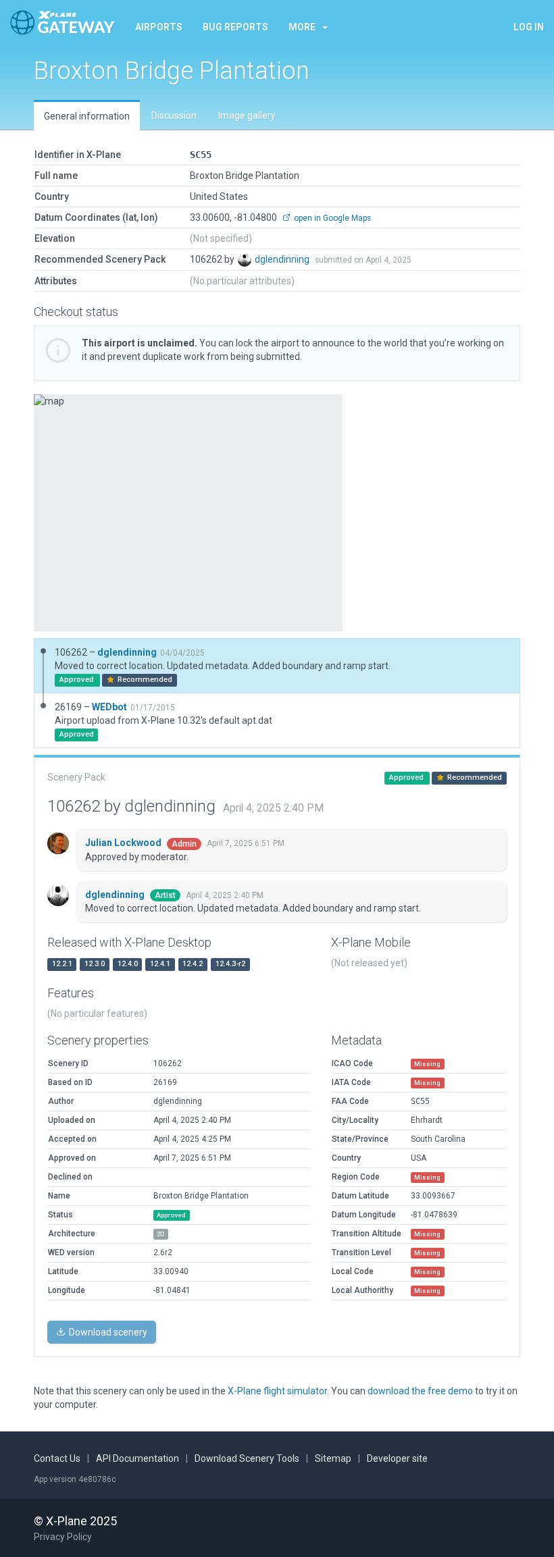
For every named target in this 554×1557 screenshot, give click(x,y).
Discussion (174, 115)
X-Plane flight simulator (277, 1391)
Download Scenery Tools (247, 1458)
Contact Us (57, 1458)
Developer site (397, 1458)
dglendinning (283, 259)
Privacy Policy (63, 1536)
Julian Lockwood (124, 842)
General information (87, 116)
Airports (158, 27)
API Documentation (137, 1458)
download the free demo (420, 1391)
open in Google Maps (331, 218)
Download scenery (107, 1332)
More (302, 27)
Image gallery (247, 115)
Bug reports (235, 27)
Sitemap (333, 1458)
